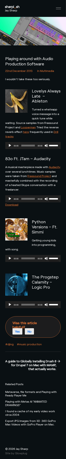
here (26, 131)
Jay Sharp (11, 10)
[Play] (10, 145)
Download (11, 204)
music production (30, 344)
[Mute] (46, 145)
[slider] (54, 145)
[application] (33, 145)
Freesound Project (39, 176)
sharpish (12, 7)
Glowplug (21, 453)
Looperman (28, 127)
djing (10, 344)
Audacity (54, 167)
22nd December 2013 (19, 70)
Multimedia (47, 70)
